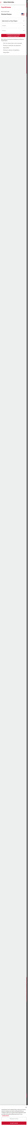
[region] (14, 1115)
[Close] (26, 1107)
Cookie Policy (5, 1115)
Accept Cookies (14, 1123)
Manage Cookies (14, 1118)
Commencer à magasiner (13, 35)
